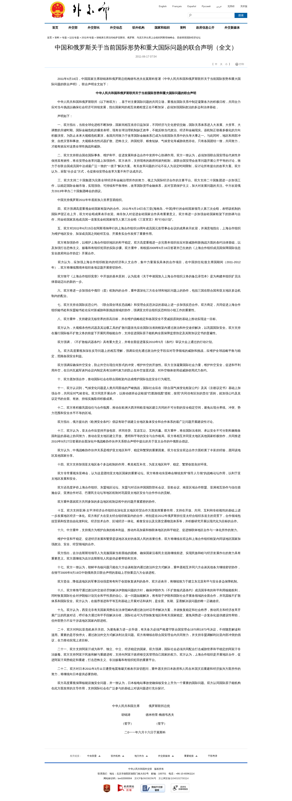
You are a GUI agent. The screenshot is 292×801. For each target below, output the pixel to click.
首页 (55, 27)
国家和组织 (162, 27)
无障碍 (231, 6)
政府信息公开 (205, 27)
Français (177, 6)
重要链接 (189, 755)
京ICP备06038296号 (145, 778)
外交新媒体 (232, 27)
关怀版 (243, 6)
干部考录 (212, 755)
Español (191, 6)
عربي (219, 6)
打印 (241, 64)
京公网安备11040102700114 (174, 778)
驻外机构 (138, 27)
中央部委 (92, 755)
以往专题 (74, 37)
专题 (64, 37)
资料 (183, 27)
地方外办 (139, 755)
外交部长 (94, 27)
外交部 (73, 27)
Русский (206, 6)
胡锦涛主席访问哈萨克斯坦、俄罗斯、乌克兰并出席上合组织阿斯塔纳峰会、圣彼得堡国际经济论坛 (148, 37)
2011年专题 (88, 37)
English (163, 6)
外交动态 (116, 27)
